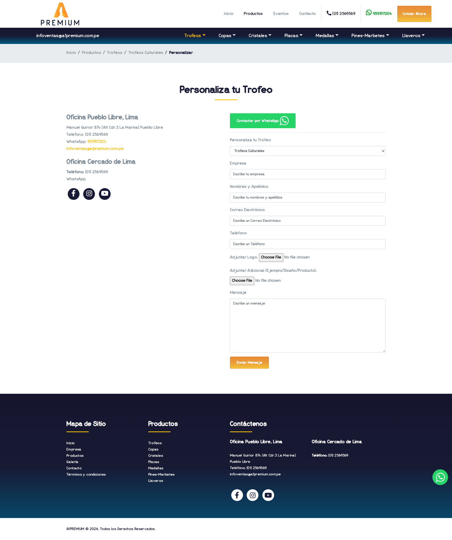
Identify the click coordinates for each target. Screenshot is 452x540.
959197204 (96, 141)
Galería (72, 462)
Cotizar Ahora (414, 14)
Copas (225, 35)
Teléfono (238, 233)
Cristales (258, 35)
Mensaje (238, 292)
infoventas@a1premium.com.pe (67, 35)
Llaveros (411, 35)
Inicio (228, 14)
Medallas (325, 35)
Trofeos (192, 35)
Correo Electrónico (247, 210)
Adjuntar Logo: (244, 257)
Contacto (307, 14)
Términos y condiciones (86, 475)
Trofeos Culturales (145, 52)
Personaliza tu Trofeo (250, 140)
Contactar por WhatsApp (258, 121)
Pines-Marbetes (368, 35)
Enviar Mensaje (249, 363)
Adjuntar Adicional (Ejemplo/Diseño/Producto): (273, 270)
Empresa (238, 163)
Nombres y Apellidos (249, 186)
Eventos (281, 14)
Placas (291, 35)
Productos (253, 14)
